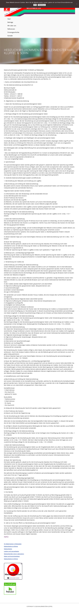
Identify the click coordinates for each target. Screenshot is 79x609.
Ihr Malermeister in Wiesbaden (12, 544)
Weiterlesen (41, 5)
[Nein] (77, 4)
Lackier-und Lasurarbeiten (11, 551)
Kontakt (10, 36)
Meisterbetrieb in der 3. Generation (14, 554)
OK (35, 5)
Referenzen (11, 29)
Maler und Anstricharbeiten (12, 556)
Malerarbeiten (8, 549)
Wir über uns (12, 26)
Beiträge (10, 22)
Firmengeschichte (13, 32)
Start (9, 19)
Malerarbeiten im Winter (11, 546)
